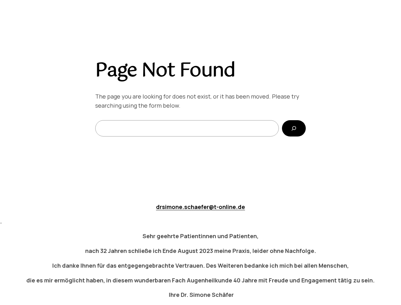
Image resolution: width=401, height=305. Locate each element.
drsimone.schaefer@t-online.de (200, 207)
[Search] (294, 128)
